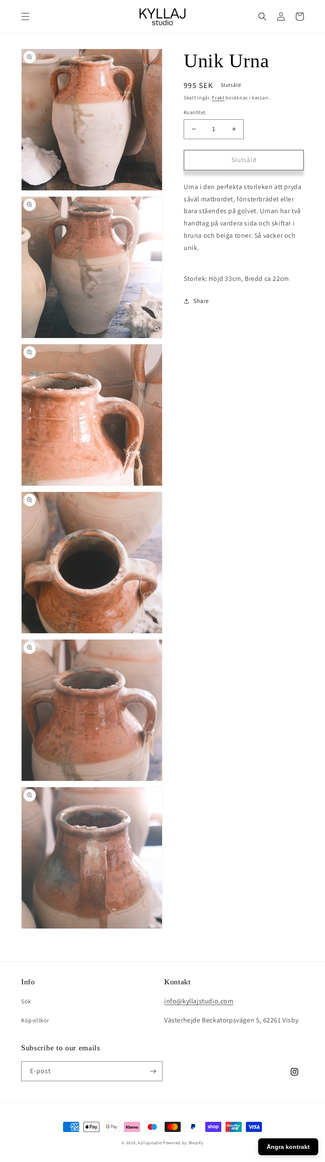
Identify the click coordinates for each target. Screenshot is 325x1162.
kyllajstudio (150, 1143)
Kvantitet (195, 112)
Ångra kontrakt (288, 1146)
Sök (26, 1001)
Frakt (218, 97)
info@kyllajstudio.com (199, 1001)
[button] (25, 16)
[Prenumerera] (152, 1071)
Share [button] (201, 301)
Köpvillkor (35, 1020)
